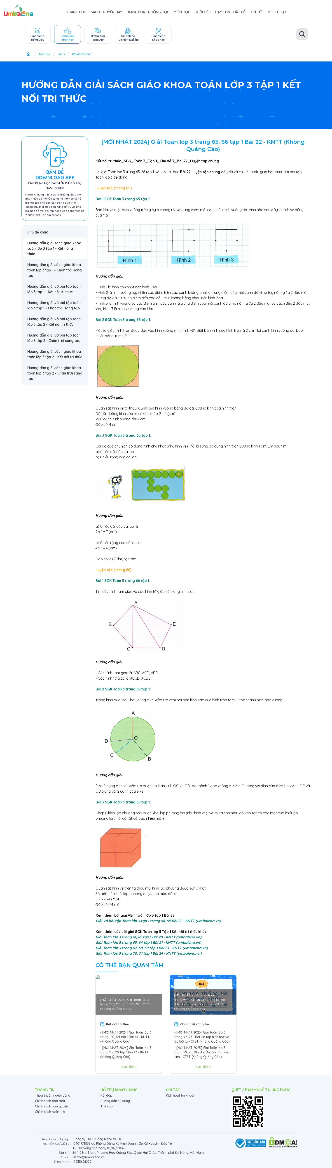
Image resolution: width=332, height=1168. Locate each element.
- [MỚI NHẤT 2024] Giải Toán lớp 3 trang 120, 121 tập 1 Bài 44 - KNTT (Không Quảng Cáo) (125, 1036)
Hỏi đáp (106, 1095)
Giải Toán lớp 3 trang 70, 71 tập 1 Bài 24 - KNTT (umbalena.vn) (149, 953)
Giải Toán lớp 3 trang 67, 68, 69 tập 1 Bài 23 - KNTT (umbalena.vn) (152, 948)
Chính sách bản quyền (51, 1106)
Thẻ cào (107, 1106)
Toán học (45, 54)
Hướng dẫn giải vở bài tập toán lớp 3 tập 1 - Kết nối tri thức (54, 289)
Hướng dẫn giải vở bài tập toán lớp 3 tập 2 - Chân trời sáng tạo (54, 338)
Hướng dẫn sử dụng (115, 1101)
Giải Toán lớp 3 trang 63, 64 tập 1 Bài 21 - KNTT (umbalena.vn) (148, 942)
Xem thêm (129, 1066)
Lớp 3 (61, 54)
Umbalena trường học (147, 12)
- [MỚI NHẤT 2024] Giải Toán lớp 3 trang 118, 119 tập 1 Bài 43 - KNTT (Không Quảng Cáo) (125, 1052)
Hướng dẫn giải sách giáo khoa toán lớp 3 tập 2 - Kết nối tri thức (54, 354)
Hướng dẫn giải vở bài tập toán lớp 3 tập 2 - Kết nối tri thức (54, 322)
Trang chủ (76, 12)
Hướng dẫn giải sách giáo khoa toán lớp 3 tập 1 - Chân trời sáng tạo (54, 270)
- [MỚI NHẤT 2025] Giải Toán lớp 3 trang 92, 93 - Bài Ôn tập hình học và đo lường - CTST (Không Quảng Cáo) (202, 1036)
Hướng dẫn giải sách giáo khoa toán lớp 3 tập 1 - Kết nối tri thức (54, 248)
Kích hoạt (277, 12)
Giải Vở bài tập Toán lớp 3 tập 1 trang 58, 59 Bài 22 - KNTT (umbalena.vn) (158, 920)
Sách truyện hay (106, 12)
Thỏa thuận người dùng (52, 1095)
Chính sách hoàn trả (50, 1112)
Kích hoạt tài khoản (180, 1095)
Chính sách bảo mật (50, 1101)
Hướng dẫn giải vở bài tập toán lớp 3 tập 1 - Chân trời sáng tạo (54, 305)
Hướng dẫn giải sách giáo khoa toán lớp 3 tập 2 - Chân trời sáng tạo (54, 373)
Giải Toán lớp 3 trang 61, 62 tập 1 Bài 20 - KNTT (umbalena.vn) (148, 937)
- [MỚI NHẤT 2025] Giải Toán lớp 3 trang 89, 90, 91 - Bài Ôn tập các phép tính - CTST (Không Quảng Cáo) (202, 1052)
